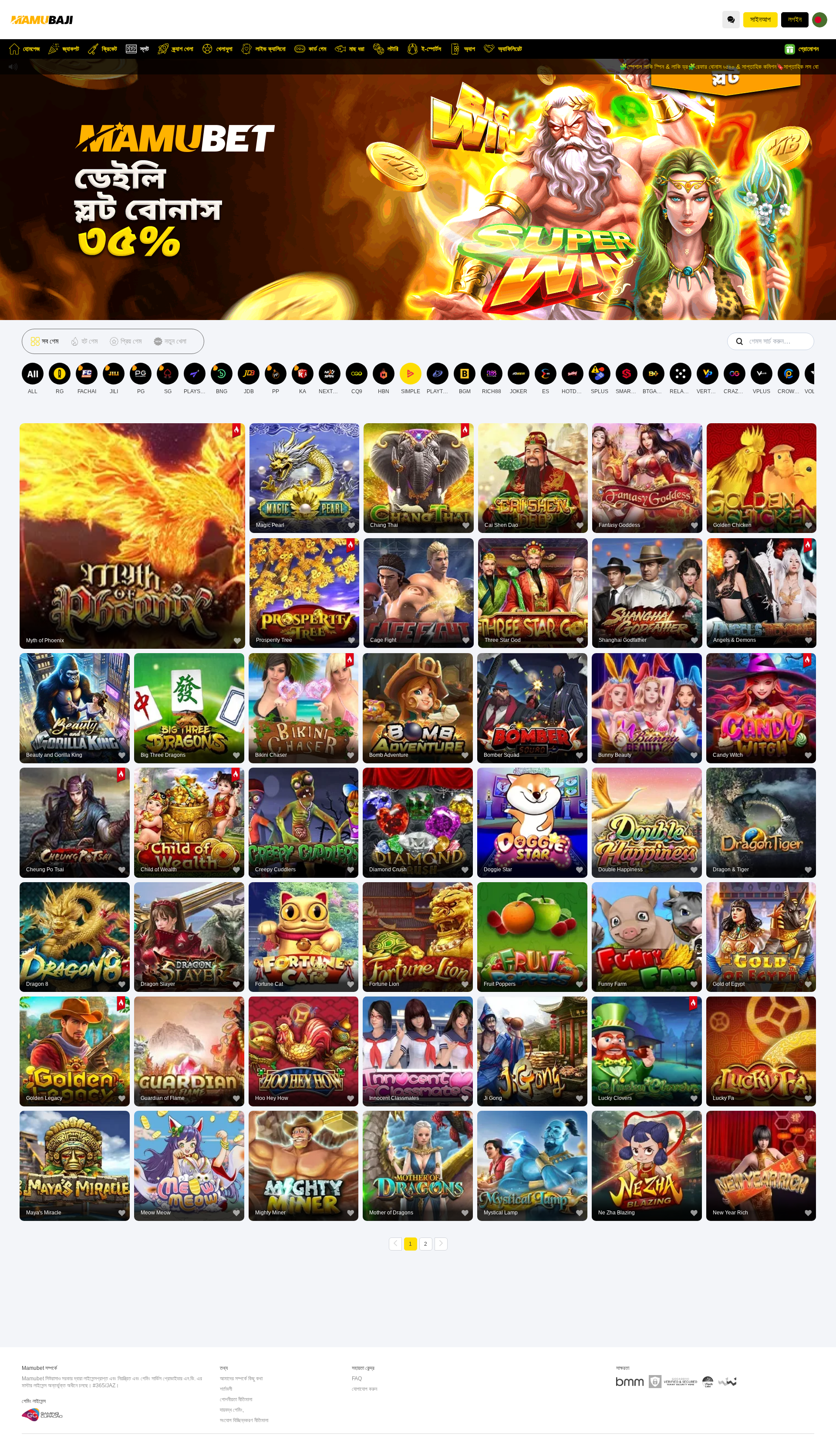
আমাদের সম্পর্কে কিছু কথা (241, 1379)
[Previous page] (395, 1244)
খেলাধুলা (224, 48)
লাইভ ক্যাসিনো (271, 48)
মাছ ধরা (356, 48)
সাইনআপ (760, 19)
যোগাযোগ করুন (364, 1389)
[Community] (731, 19)
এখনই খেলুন (132, 534)
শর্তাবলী (226, 1389)
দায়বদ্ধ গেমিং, (232, 1410)
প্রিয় (132, 514)
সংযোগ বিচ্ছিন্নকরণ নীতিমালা (244, 1420)
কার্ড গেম (317, 48)
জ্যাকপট (71, 48)
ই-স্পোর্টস (431, 48)
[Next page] (441, 1244)
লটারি (393, 48)
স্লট (144, 48)
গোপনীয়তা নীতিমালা (236, 1399)
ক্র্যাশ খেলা (182, 48)
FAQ (357, 1379)
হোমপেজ (31, 48)
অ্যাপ (469, 48)
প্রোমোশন (809, 48)
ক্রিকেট (109, 48)
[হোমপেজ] (41, 19)
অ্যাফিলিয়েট (510, 48)
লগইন (795, 19)
